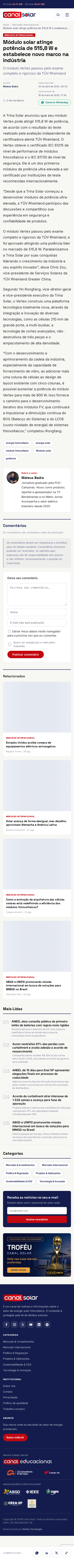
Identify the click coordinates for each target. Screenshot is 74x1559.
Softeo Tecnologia (32, 1529)
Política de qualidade (15, 1403)
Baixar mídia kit (15, 1437)
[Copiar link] (66, 1553)
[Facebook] (6, 1324)
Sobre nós (9, 1385)
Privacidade (10, 1397)
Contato (8, 1391)
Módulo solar (43, 450)
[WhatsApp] (37, 1553)
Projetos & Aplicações (48, 1173)
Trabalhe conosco (14, 1408)
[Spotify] (47, 1324)
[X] (56, 1553)
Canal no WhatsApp (56, 102)
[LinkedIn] (47, 1553)
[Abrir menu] (67, 15)
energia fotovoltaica (17, 442)
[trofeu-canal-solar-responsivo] (37, 1255)
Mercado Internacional (25, 24)
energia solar (43, 442)
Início (6, 24)
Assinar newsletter (37, 1219)
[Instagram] (14, 1324)
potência (11, 458)
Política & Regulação (17, 1173)
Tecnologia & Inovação (52, 1181)
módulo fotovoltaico (17, 450)
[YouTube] (31, 1324)
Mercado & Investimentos (20, 1165)
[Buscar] (58, 15)
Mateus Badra (10, 86)
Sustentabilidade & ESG (19, 1181)
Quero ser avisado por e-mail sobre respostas (34, 644)
